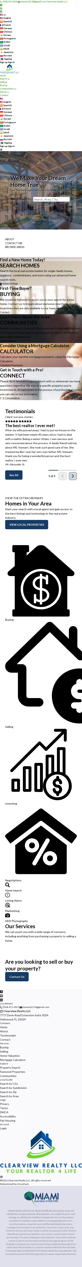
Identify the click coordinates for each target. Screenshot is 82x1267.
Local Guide (6, 1079)
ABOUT (9, 239)
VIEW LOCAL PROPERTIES (26, 524)
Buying (3, 85)
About (3, 91)
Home (3, 75)
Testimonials (8, 1035)
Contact (4, 95)
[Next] (73, 476)
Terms (4, 1108)
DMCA (4, 1112)
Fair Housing (7, 1120)
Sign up (4, 62)
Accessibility (8, 1116)
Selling (3, 82)
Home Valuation (10, 1055)
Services (4, 1043)
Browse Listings (9, 283)
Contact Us (16, 976)
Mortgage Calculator (13, 1059)
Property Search (10, 1067)
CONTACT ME (13, 243)
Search (3, 78)
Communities (7, 88)
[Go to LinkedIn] (1, 11)
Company (5, 1023)
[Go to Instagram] (1, 8)
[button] (41, 271)
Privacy (4, 1104)
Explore (4, 1063)
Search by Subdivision (13, 1087)
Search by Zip (8, 1092)
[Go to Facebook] (1, 5)
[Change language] (3, 14)
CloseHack (23, 1183)
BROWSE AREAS (14, 247)
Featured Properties (12, 1071)
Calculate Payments (11, 365)
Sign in (11, 62)
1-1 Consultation (10, 398)
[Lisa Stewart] (41, 1172)
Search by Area (9, 1096)
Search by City (9, 1083)
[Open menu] (1, 149)
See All (13, 475)
